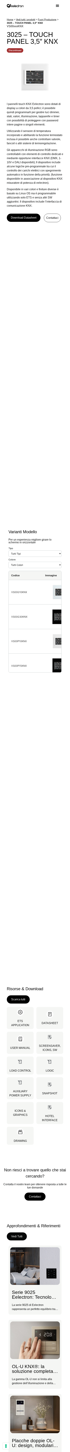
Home (10, 19)
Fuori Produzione (47, 19)
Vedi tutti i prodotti (25, 19)
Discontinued (15, 50)
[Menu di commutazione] (59, 5)
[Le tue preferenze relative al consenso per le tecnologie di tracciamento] (6, 1446)
